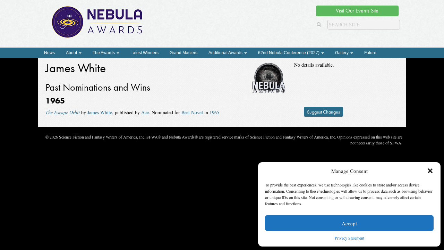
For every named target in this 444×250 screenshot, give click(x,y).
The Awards (104, 52)
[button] (430, 170)
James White (99, 112)
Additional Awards (226, 52)
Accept (349, 223)
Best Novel (192, 112)
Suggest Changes (323, 112)
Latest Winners (144, 52)
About (72, 52)
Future (370, 52)
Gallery (342, 52)
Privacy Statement (349, 238)
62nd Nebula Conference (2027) (289, 52)
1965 (214, 112)
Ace (145, 112)
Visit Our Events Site (357, 10)
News (49, 52)
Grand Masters (183, 52)
